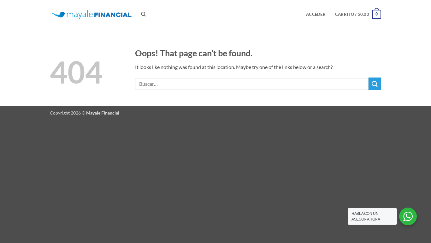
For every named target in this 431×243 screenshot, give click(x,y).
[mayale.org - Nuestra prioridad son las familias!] (91, 14)
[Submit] (375, 84)
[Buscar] (143, 14)
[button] (316, 14)
